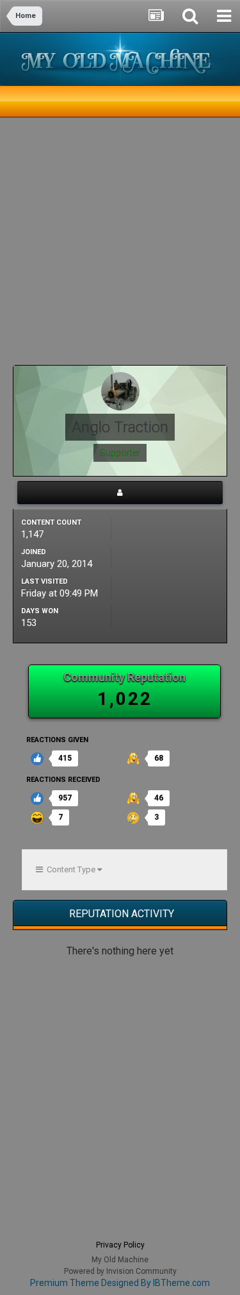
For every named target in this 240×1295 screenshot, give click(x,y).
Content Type (70, 869)
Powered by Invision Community (120, 1271)
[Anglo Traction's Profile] (120, 492)
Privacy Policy (120, 1244)
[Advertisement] (120, 244)
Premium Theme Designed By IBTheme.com (120, 1283)
